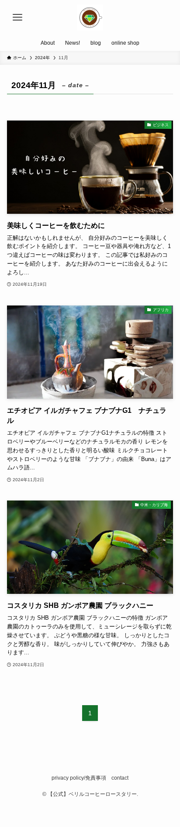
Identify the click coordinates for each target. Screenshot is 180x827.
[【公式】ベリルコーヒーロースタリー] (90, 17)
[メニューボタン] (17, 17)
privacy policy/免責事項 (79, 778)
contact (119, 778)
